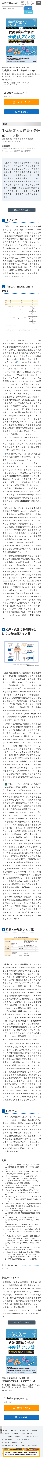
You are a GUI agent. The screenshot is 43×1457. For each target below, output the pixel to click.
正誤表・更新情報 (26, 1433)
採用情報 (13, 1430)
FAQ (23, 1445)
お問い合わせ (32, 1445)
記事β (29, 12)
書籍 (29, 8)
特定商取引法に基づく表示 (10, 1445)
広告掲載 (15, 1433)
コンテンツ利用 (7, 1436)
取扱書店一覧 (24, 1430)
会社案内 (4, 1430)
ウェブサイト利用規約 (22, 1439)
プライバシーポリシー (31, 1436)
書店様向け (5, 1433)
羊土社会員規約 (7, 1439)
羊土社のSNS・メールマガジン (12, 1442)
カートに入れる (23, 102)
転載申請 (18, 1436)
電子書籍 (34, 1430)
